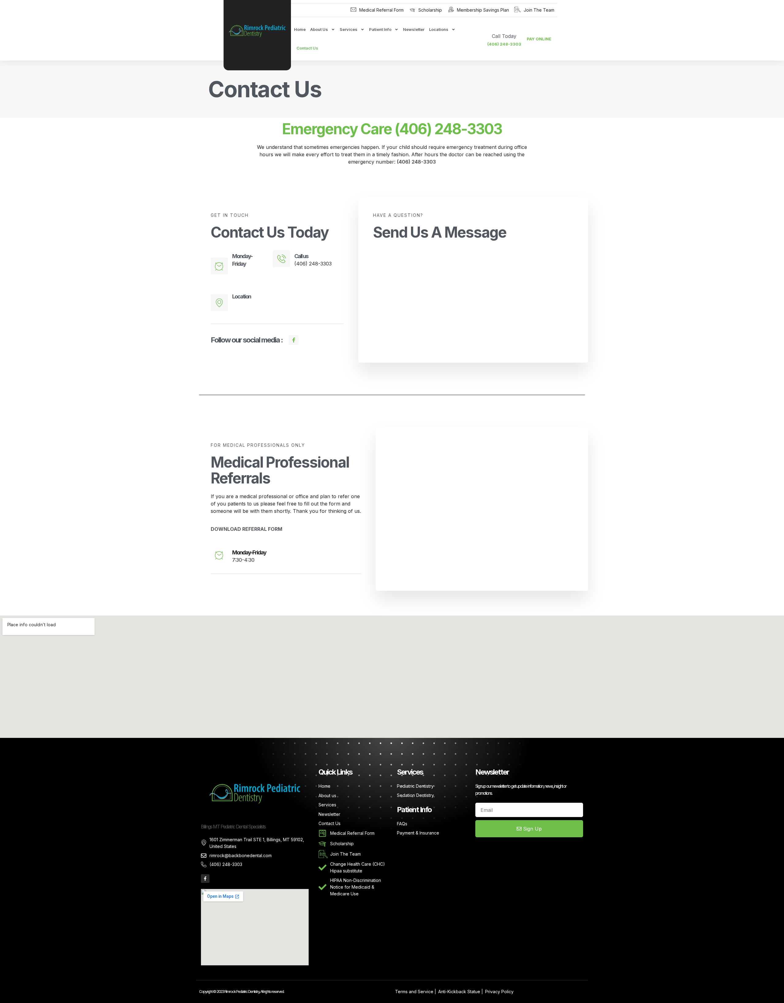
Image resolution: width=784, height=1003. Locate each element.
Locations (438, 29)
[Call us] (281, 258)
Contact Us (307, 48)
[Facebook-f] (205, 878)
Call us (301, 256)
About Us (319, 29)
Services (348, 29)
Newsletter (413, 29)
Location (241, 296)
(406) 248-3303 (504, 44)
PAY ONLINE (539, 38)
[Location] (219, 302)
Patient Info (380, 29)
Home (300, 29)
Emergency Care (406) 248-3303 (392, 129)
